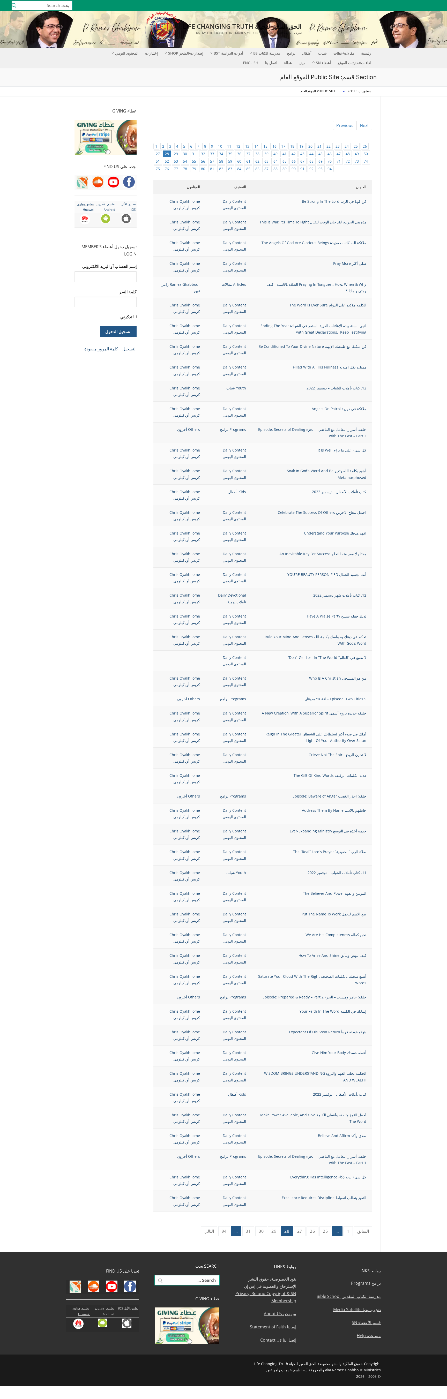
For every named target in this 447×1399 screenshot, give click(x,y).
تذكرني (126, 317)
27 (158, 153)
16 (274, 146)
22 (328, 146)
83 (230, 168)
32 (203, 153)
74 (366, 161)
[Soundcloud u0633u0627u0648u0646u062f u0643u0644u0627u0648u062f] (423, 5)
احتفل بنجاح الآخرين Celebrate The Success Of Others (322, 512)
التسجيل (129, 349)
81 (212, 168)
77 (176, 168)
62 (257, 161)
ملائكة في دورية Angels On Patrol (339, 408)
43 (302, 153)
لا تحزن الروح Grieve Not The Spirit (337, 754)
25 (356, 146)
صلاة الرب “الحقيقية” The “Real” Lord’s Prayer (329, 851)
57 (212, 161)
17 (283, 146)
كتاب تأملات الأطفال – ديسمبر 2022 (339, 491)
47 (339, 153)
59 (230, 161)
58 (221, 161)
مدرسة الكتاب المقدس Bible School (349, 1296)
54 (185, 161)
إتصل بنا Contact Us (278, 1340)
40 (275, 153)
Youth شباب (236, 388)
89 (284, 168)
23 (338, 146)
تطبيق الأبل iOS (128, 1308)
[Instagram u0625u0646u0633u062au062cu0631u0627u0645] (408, 5)
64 (275, 161)
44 (311, 153)
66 (294, 161)
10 (220, 146)
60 (239, 161)
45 (320, 153)
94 (329, 168)
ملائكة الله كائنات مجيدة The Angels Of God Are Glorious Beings (314, 242)
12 (238, 146)
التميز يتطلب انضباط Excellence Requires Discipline (324, 1197)
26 (365, 146)
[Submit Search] (14, 5)
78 (185, 168)
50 (366, 153)
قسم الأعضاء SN (366, 1322)
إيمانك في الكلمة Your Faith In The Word (333, 1011)
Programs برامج (233, 429)
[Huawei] (371, 5)
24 (347, 146)
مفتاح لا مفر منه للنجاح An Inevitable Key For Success (322, 553)
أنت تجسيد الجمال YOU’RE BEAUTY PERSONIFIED (326, 574)
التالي (209, 1231)
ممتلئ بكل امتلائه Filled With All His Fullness (329, 367)
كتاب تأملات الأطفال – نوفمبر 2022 (339, 1094)
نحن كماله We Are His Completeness (336, 934)
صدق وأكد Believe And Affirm (342, 1135)
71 (339, 161)
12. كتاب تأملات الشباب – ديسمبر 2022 (336, 388)
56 (203, 161)
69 (320, 161)
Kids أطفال (237, 491)
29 (176, 153)
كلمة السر (128, 292)
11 (229, 146)
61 (248, 161)
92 (311, 168)
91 (302, 168)
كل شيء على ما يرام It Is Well (342, 450)
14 (256, 146)
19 (301, 146)
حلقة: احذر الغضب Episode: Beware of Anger (329, 796)
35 (230, 153)
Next (364, 125)
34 (221, 153)
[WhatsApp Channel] (401, 5)
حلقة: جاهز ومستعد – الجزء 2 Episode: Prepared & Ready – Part (314, 997)
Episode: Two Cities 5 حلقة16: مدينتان (335, 698)
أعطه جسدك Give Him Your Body (339, 1052)
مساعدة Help (369, 1335)
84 (239, 168)
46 (329, 153)
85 (248, 168)
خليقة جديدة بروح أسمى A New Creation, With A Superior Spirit (314, 713)
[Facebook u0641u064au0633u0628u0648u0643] (438, 5)
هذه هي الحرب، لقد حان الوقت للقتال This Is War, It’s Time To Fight (312, 222)
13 (247, 146)
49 (357, 153)
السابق (363, 1231)
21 (319, 146)
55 (194, 161)
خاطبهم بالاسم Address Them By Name (334, 810)
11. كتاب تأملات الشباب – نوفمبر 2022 (337, 872)
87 (266, 168)
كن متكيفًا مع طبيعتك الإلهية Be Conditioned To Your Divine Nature (312, 346)
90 (294, 168)
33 (212, 153)
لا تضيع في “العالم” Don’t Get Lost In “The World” (327, 657)
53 (176, 161)
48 (348, 153)
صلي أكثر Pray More (349, 263)
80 (203, 168)
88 (275, 168)
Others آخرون (188, 429)
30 (185, 153)
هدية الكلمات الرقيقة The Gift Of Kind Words (330, 775)
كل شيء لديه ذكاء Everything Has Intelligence (328, 1177)
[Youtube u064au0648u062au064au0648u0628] (431, 5)
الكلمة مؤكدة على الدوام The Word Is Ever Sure (327, 305)
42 (294, 153)
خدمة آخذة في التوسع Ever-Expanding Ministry (328, 831)
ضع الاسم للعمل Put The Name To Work (334, 914)
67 (302, 161)
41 (284, 153)
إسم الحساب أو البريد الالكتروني (109, 266)
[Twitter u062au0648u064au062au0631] (416, 5)
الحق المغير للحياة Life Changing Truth (242, 26)
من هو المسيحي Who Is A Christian (337, 678)
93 (320, 168)
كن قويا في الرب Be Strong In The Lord (334, 201)
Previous (344, 125)
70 (329, 161)
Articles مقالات (234, 284)
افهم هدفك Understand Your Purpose (335, 533)
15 (265, 146)
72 (348, 161)
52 (167, 161)
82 (221, 168)
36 (239, 153)
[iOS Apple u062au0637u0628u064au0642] (378, 5)
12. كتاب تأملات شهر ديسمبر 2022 (339, 595)
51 (158, 161)
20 (310, 146)
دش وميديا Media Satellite (357, 1309)
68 (311, 161)
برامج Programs (366, 1283)
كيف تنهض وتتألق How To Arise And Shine (332, 955)
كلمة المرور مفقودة (101, 349)
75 (158, 168)
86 (257, 168)
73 (357, 161)
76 (167, 168)
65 (284, 161)
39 (266, 153)
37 (248, 153)
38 (257, 153)
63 (266, 161)
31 (194, 153)
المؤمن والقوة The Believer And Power (334, 893)
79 (194, 168)
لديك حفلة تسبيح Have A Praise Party (336, 616)
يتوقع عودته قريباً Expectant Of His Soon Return (327, 1031)
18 (292, 146)
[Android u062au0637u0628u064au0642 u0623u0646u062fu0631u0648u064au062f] (385, 5)
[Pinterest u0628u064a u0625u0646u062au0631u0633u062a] (393, 5)
